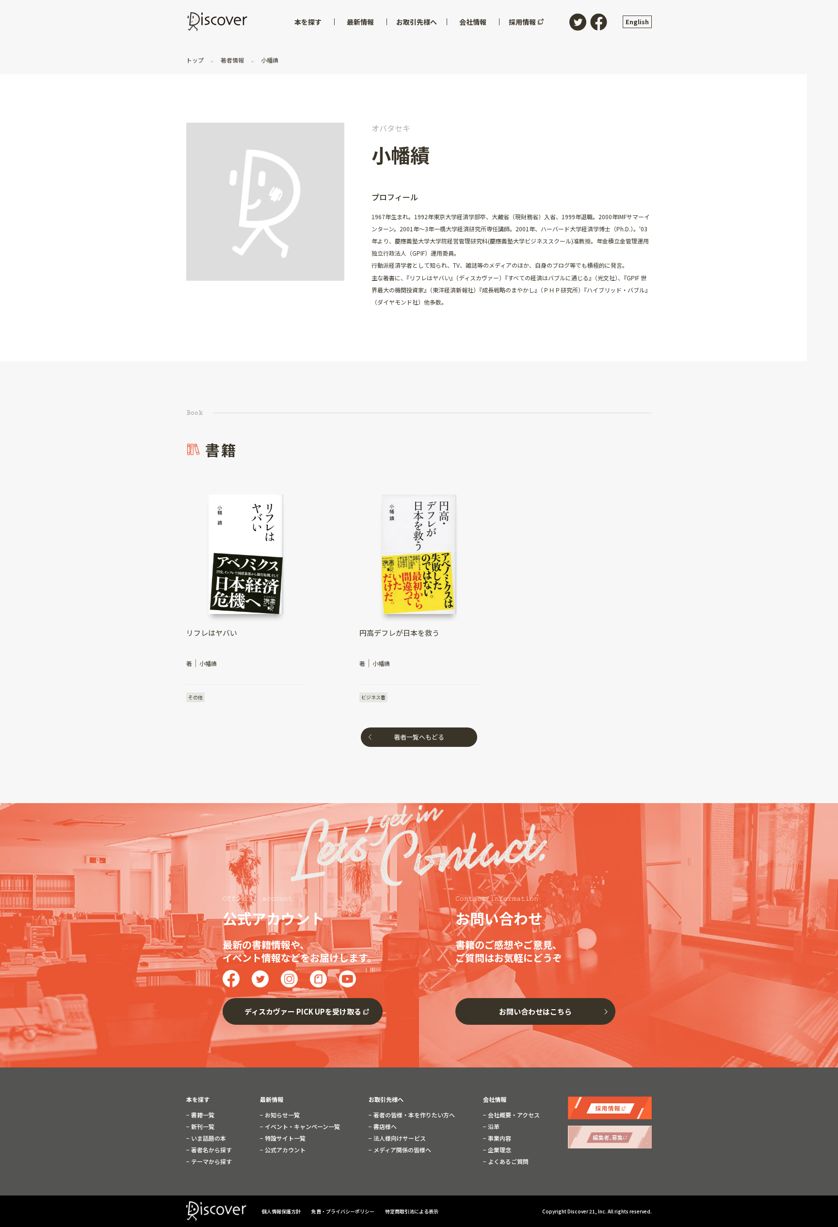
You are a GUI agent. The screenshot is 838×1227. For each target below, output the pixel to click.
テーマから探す (211, 1161)
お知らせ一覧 (281, 1115)
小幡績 (268, 60)
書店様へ (384, 1127)
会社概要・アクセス (513, 1115)
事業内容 (498, 1138)
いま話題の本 (208, 1138)
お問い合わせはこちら (535, 1011)
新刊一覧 (202, 1127)
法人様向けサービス (399, 1138)
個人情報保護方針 (282, 1211)
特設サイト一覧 (284, 1138)
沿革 (493, 1127)
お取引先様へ (386, 1099)
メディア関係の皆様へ (401, 1150)
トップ (195, 60)
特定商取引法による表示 (411, 1211)
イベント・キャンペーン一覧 (301, 1127)
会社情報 (494, 1099)
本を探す (198, 1099)
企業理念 (498, 1150)
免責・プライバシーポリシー (343, 1211)
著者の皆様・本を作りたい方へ (413, 1115)
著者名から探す (211, 1150)
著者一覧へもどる (419, 737)
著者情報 (232, 60)
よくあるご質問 (507, 1161)
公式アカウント (284, 1150)
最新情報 (271, 1099)
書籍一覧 (202, 1115)
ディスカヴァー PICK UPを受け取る (302, 1011)
